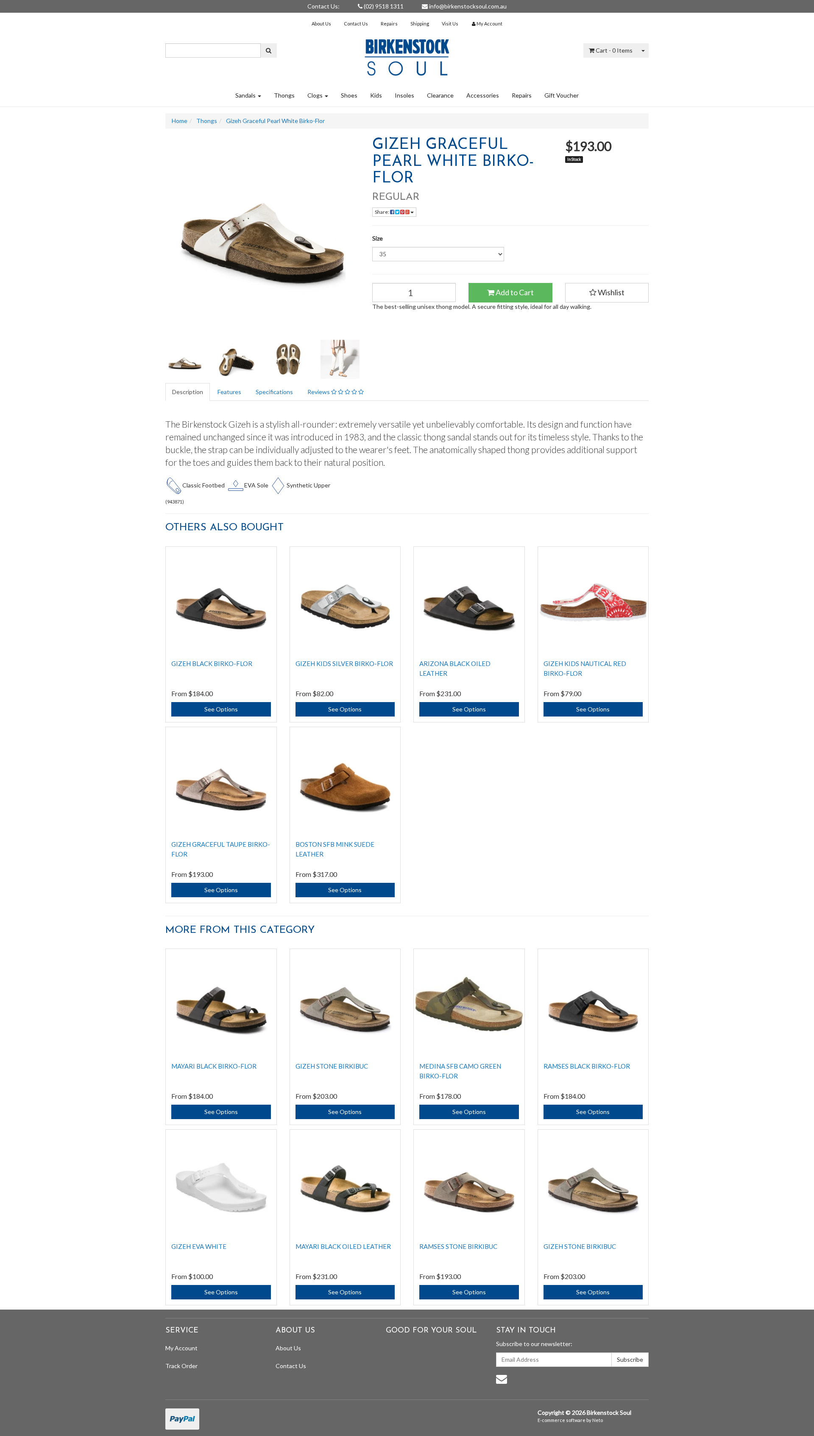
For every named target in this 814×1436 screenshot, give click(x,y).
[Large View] (184, 359)
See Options (221, 709)
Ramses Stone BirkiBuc (458, 1246)
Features (229, 391)
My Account (181, 1348)
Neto (597, 1420)
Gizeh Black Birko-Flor (211, 663)
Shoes (349, 95)
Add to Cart (514, 292)
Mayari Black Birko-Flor (213, 1066)
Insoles (404, 95)
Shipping (419, 23)
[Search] (268, 50)
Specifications (274, 391)
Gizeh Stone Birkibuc (331, 1066)
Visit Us (450, 23)
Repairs (389, 23)
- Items (614, 50)
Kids (376, 95)
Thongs (284, 95)
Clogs (315, 95)
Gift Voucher (561, 95)
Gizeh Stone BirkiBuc (580, 1246)
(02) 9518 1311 (383, 6)
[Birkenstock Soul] (407, 54)
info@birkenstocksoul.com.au (467, 6)
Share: (382, 212)
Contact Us (356, 23)
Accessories (482, 95)
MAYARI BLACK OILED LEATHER (343, 1246)
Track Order (181, 1365)
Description (187, 391)
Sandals (246, 95)
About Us (321, 23)
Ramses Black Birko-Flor (587, 1066)
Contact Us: (323, 6)
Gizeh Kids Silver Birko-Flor (344, 663)
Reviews (319, 391)
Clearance (440, 95)
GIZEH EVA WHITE (198, 1246)
